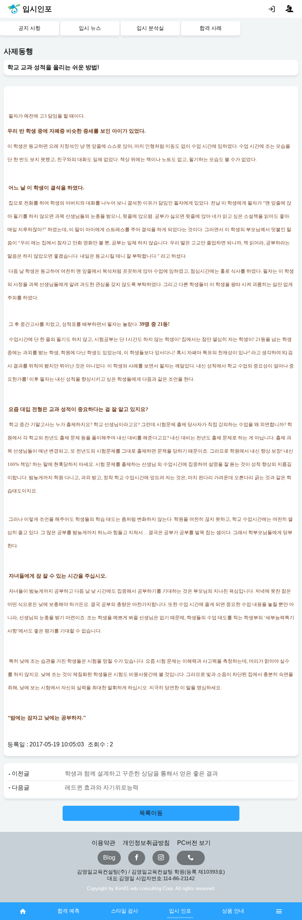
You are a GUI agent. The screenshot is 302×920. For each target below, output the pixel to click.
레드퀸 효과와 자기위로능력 (101, 787)
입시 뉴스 (90, 28)
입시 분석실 (150, 28)
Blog (109, 857)
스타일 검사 (124, 911)
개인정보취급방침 (146, 843)
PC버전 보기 (194, 843)
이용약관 (103, 843)
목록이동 (151, 813)
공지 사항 (29, 28)
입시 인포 (180, 911)
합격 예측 (68, 911)
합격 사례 (211, 28)
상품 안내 (233, 911)
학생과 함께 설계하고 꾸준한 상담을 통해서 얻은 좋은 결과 (141, 773)
